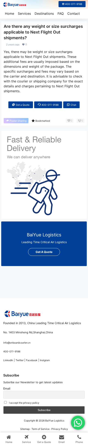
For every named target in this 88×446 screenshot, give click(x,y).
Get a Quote (22, 104)
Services (24, 13)
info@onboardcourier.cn (16, 342)
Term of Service (41, 428)
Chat (73, 104)
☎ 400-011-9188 (72, 4)
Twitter (20, 360)
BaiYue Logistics (54, 420)
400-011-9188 (50, 104)
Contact (73, 13)
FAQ (61, 13)
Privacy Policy (59, 428)
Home (9, 13)
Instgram (45, 360)
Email (6, 388)
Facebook (31, 360)
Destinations (44, 13)
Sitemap (25, 428)
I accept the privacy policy (24, 402)
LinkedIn (8, 360)
